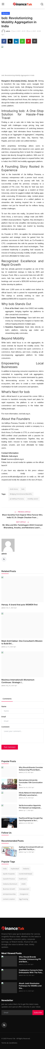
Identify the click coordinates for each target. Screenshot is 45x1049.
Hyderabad (15, 869)
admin (4, 554)
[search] (42, 4)
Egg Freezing (23, 899)
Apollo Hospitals (9, 874)
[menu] (3, 4)
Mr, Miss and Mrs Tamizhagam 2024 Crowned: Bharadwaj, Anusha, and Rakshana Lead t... (22, 526)
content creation (9, 899)
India (5, 869)
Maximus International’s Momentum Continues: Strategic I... (17, 681)
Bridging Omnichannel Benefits (21, 494)
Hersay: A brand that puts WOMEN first (19, 604)
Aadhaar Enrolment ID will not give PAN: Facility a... (31, 848)
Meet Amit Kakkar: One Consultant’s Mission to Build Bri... (21, 642)
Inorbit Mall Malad (25, 874)
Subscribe (38, 1012)
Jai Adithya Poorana (17, 499)
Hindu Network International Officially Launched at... (30, 794)
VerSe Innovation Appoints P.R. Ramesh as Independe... (30, 806)
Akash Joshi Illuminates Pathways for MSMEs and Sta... (30, 985)
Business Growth (9, 889)
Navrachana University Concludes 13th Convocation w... (31, 782)
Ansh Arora (14, 489)
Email (3, 716)
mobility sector (32, 499)
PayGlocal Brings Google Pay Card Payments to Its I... (31, 819)
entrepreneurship (9, 894)
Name (3, 706)
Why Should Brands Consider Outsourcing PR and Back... (31, 768)
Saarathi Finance (9, 879)
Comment (5, 727)
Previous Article (24, 512)
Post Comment (9, 747)
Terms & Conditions (9, 1043)
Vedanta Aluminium (10, 884)
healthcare (23, 879)
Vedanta (26, 869)
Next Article (21, 522)
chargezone (24, 894)
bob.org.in (26, 414)
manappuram (24, 889)
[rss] (4, 1025)
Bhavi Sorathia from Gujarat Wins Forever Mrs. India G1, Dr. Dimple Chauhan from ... (22, 516)
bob (22, 489)
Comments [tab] (7, 699)
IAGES (23, 884)
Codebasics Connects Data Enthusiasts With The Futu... (31, 971)
